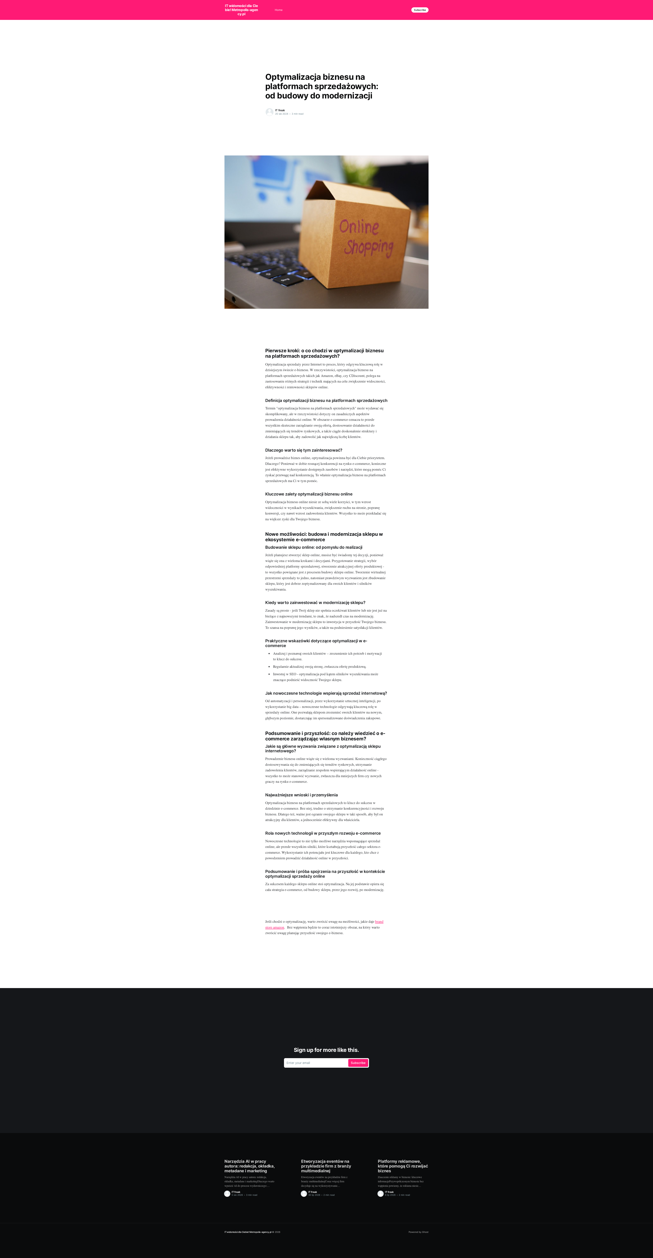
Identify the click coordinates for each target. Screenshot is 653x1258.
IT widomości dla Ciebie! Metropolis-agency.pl (241, 10)
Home (278, 10)
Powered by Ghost (419, 1232)
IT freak (280, 110)
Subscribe (420, 10)
